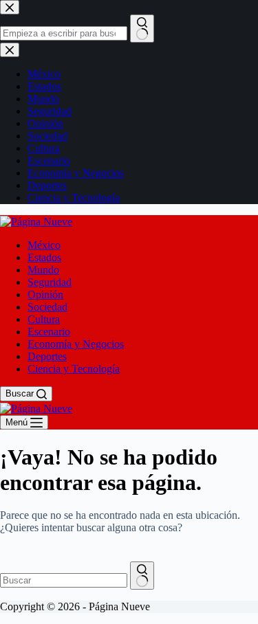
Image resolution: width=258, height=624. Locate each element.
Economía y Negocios (76, 344)
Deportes (47, 356)
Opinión (45, 294)
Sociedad (47, 307)
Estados (44, 257)
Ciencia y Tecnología (74, 369)
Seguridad (50, 282)
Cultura (44, 319)
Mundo (43, 270)
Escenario (49, 331)
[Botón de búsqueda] (142, 575)
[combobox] (63, 580)
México (44, 245)
